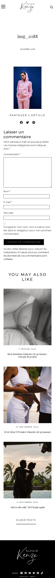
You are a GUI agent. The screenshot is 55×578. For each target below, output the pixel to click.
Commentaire (12, 154)
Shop (15, 573)
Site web (8, 213)
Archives (24, 576)
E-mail (8, 202)
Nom (7, 191)
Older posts (26, 520)
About (32, 576)
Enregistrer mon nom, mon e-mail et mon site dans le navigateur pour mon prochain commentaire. (27, 230)
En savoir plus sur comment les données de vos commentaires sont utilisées (26, 256)
